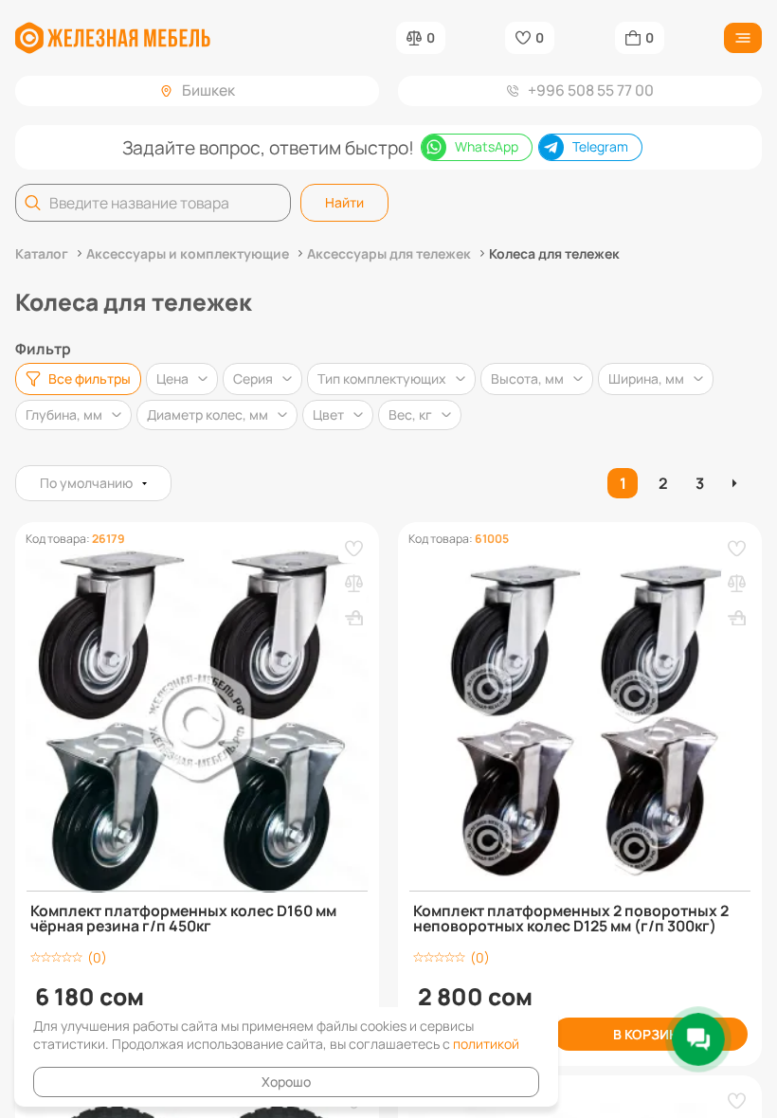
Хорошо (286, 1082)
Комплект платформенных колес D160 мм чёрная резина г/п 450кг (183, 919)
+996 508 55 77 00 (591, 90)
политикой (486, 1044)
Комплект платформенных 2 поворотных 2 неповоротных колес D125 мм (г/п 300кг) (571, 919)
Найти (344, 202)
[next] (737, 483)
